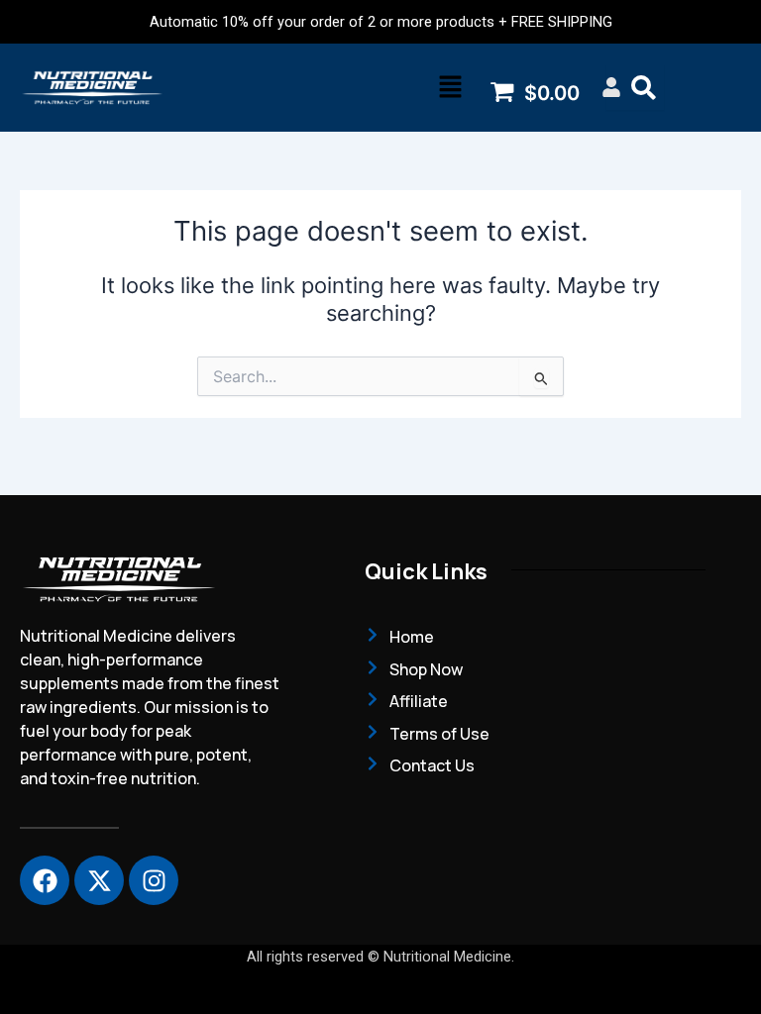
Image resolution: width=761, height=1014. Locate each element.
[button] (450, 87)
